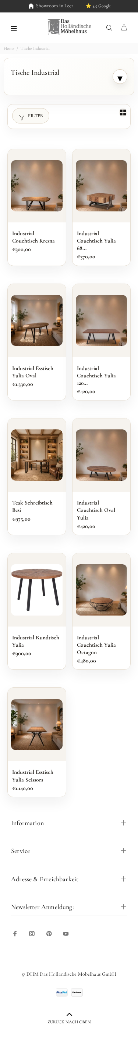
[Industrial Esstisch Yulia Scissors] (37, 724)
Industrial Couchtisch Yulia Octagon (96, 644)
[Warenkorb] (124, 28)
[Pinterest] (49, 933)
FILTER (35, 116)
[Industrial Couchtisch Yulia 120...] (101, 320)
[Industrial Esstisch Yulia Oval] (37, 320)
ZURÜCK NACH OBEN (69, 1021)
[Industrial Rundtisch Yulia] (37, 590)
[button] (14, 28)
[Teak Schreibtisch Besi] (37, 455)
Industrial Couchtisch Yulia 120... (96, 375)
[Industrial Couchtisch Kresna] (37, 185)
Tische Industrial (35, 48)
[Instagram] (32, 933)
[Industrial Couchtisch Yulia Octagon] (101, 590)
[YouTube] (65, 933)
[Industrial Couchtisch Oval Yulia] (101, 455)
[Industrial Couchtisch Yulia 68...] (101, 185)
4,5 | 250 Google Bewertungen (88, 6)
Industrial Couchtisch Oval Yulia (96, 510)
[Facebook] (15, 933)
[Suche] (111, 28)
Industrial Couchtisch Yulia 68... (96, 240)
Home (9, 48)
